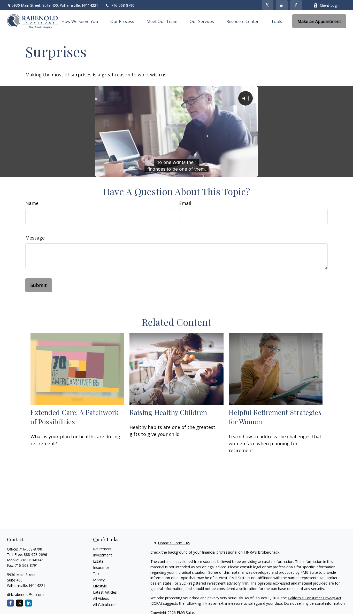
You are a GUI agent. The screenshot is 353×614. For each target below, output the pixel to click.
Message (35, 238)
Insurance (101, 567)
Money (99, 579)
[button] (79, 21)
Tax (96, 573)
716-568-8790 (122, 5)
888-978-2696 (35, 554)
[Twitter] (267, 5)
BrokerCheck (268, 552)
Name (32, 203)
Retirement (102, 548)
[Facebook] (296, 5)
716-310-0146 (31, 559)
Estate (98, 561)
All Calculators (105, 604)
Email (185, 203)
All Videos (101, 598)
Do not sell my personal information (314, 603)
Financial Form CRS (174, 542)
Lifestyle (100, 586)
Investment (102, 555)
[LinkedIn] (282, 5)
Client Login (330, 5)
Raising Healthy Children (168, 412)
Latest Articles (105, 592)
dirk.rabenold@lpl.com (25, 594)
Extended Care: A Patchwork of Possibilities (74, 417)
